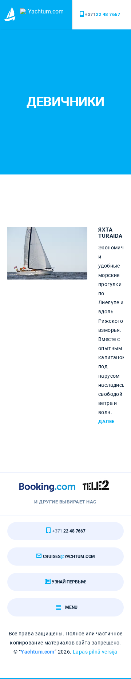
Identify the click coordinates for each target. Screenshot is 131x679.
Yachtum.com (37, 652)
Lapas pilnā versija (95, 652)
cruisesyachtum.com (68, 556)
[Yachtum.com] (11, 14)
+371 (102, 14)
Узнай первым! (68, 581)
